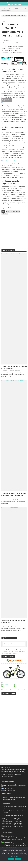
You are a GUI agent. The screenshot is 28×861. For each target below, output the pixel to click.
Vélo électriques (18, 823)
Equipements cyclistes (7, 821)
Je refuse (18, 858)
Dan (11, 624)
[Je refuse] (26, 854)
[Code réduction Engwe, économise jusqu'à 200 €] (13, 689)
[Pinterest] (7, 787)
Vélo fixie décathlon (18, 826)
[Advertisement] (14, 232)
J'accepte (11, 858)
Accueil (3, 8)
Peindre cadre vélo (6, 823)
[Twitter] (20, 785)
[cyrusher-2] (14, 669)
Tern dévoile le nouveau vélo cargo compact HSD (13, 621)
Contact (3, 818)
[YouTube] (7, 788)
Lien (2, 828)
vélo (13, 78)
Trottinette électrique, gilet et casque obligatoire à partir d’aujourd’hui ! (13, 494)
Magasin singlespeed (19, 820)
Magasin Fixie (4, 820)
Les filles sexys (18, 821)
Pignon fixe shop (18, 824)
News (7, 8)
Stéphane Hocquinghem (8, 42)
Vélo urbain (16, 818)
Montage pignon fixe (6, 826)
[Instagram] (8, 790)
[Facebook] (8, 785)
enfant (7, 211)
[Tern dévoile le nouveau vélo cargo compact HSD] (14, 562)
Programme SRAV (15, 211)
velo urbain (4, 213)
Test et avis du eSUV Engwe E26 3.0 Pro (13, 815)
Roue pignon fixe (5, 824)
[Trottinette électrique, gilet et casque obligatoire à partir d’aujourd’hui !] (14, 435)
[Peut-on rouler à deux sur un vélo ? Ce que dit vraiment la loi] (14, 308)
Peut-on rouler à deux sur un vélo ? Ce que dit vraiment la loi (14, 367)
